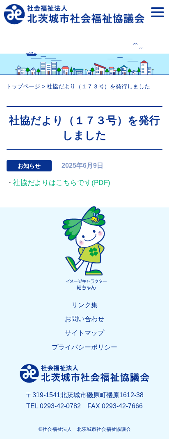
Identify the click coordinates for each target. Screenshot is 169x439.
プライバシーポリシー (84, 347)
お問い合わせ (84, 318)
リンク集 (84, 305)
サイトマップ (84, 332)
